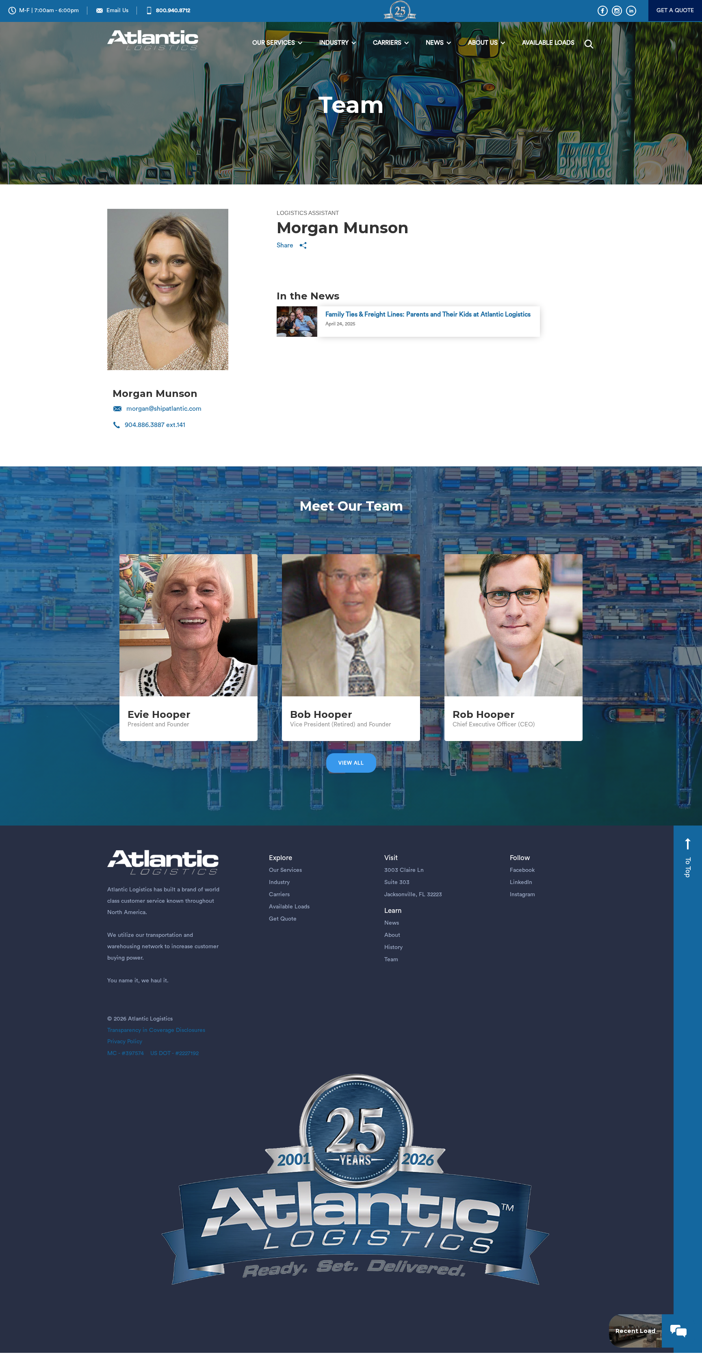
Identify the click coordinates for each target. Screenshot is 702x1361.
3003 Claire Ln (404, 870)
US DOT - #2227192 (171, 1053)
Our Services (285, 870)
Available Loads (289, 907)
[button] (277, 43)
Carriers (279, 894)
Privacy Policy (124, 1042)
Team (391, 959)
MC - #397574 (125, 1053)
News (391, 923)
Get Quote (283, 919)
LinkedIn (521, 882)
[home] (154, 41)
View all (351, 763)
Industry (279, 882)
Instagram (522, 894)
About (392, 935)
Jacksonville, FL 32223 (413, 894)
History (393, 947)
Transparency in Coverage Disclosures (156, 1030)
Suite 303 (397, 882)
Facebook (522, 870)
